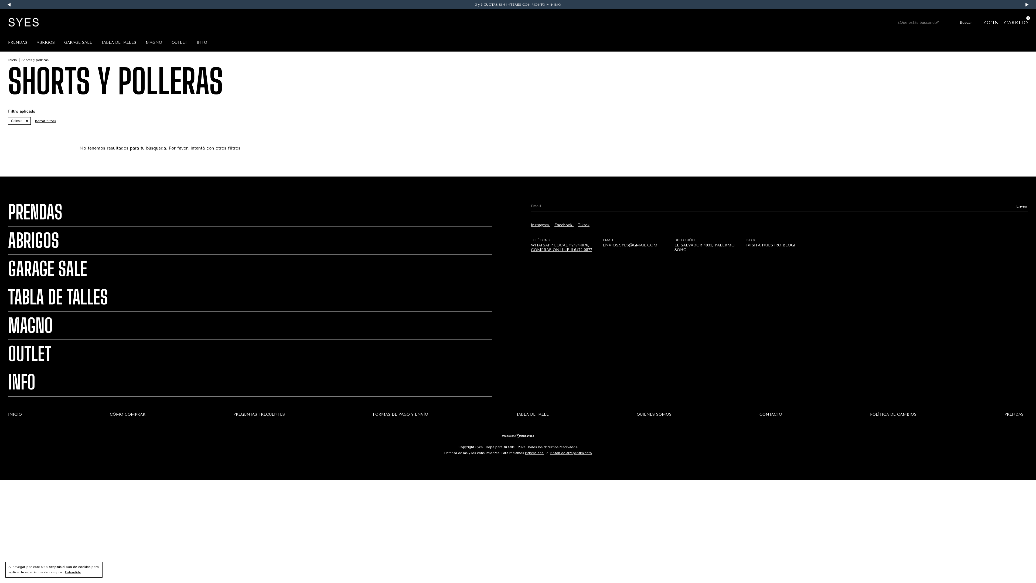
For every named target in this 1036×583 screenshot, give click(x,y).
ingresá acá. (534, 453)
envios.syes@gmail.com (630, 245)
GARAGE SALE (78, 42)
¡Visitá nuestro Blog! (770, 245)
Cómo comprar (127, 414)
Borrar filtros (45, 121)
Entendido (73, 572)
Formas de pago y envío (400, 414)
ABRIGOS (46, 42)
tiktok (583, 225)
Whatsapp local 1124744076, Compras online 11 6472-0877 (561, 247)
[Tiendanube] (518, 436)
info (202, 42)
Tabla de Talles (118, 42)
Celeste (16, 121)
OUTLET (179, 42)
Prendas (17, 42)
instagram (540, 225)
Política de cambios (893, 414)
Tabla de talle (532, 414)
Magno (154, 42)
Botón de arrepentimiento (571, 453)
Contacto (770, 414)
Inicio (12, 60)
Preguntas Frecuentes (259, 414)
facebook (564, 225)
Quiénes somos (654, 414)
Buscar (966, 22)
